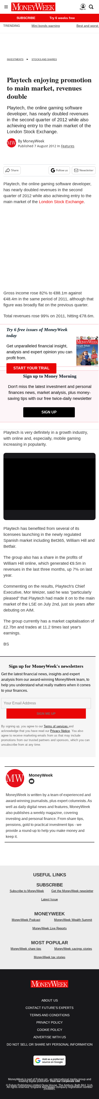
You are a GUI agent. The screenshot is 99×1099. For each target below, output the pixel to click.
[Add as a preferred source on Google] (49, 1060)
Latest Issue (49, 899)
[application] (49, 484)
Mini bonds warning (46, 26)
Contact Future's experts (49, 1008)
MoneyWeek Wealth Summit (73, 920)
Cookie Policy (49, 1030)
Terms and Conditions (50, 1015)
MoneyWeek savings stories (73, 948)
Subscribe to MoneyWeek (27, 891)
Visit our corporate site (65, 1081)
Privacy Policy (49, 1022)
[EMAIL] (33, 781)
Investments (15, 59)
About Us (49, 1000)
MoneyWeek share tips (26, 948)
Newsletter (86, 170)
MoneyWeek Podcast (26, 920)
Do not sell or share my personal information (50, 1044)
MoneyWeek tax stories (49, 957)
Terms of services (56, 726)
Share (15, 170)
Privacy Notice (60, 731)
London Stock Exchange (61, 201)
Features (67, 146)
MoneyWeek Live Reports (49, 928)
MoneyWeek (33, 141)
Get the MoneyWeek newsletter (72, 891)
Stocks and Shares (44, 59)
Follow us (62, 170)
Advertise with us (49, 1037)
